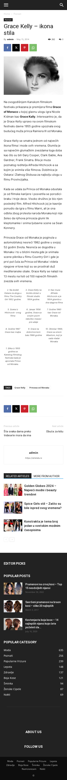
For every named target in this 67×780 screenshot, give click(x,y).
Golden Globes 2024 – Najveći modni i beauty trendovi (40, 490)
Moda (10, 761)
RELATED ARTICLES (17, 476)
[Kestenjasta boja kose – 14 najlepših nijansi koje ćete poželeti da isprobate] (13, 624)
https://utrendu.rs (33, 458)
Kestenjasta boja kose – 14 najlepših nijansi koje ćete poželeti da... (41, 623)
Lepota (53, 761)
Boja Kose (23, 765)
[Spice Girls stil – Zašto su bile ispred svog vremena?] (13, 508)
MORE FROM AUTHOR (47, 476)
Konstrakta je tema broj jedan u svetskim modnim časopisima (42, 526)
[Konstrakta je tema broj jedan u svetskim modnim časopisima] (13, 525)
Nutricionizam (29, 769)
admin (10, 39)
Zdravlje (10, 765)
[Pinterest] (24, 47)
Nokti (42, 769)
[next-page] (12, 539)
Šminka (36, 765)
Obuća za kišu (54, 431)
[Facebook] (7, 47)
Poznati (17, 13)
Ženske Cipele (50, 765)
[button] (6, 5)
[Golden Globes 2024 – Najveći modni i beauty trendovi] (13, 490)
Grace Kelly (20, 387)
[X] (16, 47)
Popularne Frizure (37, 761)
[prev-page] (6, 539)
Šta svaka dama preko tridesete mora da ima (17, 433)
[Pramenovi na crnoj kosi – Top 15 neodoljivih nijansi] (13, 588)
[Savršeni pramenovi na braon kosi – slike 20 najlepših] (13, 606)
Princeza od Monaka (39, 387)
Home (7, 13)
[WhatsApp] (33, 47)
